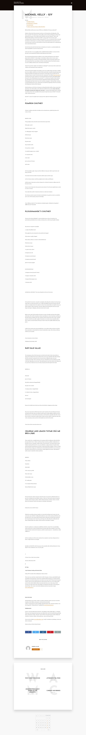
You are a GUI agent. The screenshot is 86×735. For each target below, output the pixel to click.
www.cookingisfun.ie (29, 587)
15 (47, 722)
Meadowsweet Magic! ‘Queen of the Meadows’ (33, 691)
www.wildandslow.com (38, 619)
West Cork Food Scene (32, 678)
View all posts (35, 649)
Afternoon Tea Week (53, 678)
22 (47, 725)
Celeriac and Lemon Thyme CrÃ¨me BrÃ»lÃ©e (36, 26)
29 (47, 727)
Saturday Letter (34, 17)
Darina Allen (28, 17)
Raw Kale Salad (30, 25)
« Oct (37, 729)
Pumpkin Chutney (30, 21)
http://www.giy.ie (56, 75)
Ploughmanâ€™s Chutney (32, 23)
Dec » (49, 729)
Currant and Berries (53, 690)
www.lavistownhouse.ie (48, 605)
